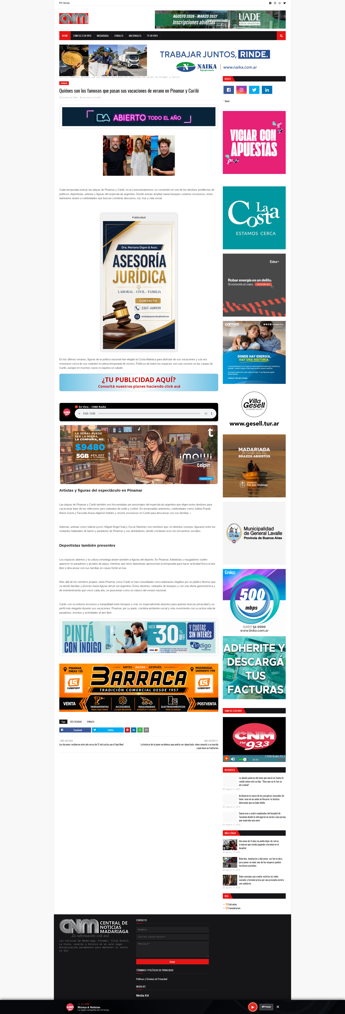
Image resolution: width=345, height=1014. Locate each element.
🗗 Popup (266, 1007)
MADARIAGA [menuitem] (103, 35)
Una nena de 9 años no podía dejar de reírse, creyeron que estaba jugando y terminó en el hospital (259, 844)
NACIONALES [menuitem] (135, 35)
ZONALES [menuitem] (118, 35)
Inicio (63, 77)
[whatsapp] (280, 3)
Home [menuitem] (65, 35)
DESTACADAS (76, 721)
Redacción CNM (69, 97)
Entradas (232, 904)
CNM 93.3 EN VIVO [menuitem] (82, 35)
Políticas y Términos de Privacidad (151, 979)
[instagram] (275, 3)
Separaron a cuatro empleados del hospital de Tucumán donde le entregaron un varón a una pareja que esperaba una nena (262, 816)
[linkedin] (267, 90)
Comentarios (234, 908)
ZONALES (73, 77)
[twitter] (284, 3)
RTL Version (64, 2)
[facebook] (270, 3)
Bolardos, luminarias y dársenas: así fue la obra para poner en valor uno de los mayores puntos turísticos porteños (260, 862)
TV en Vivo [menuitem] (152, 35)
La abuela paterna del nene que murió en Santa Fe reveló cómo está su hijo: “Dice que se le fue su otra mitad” (261, 781)
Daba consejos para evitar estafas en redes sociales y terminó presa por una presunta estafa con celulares (261, 880)
